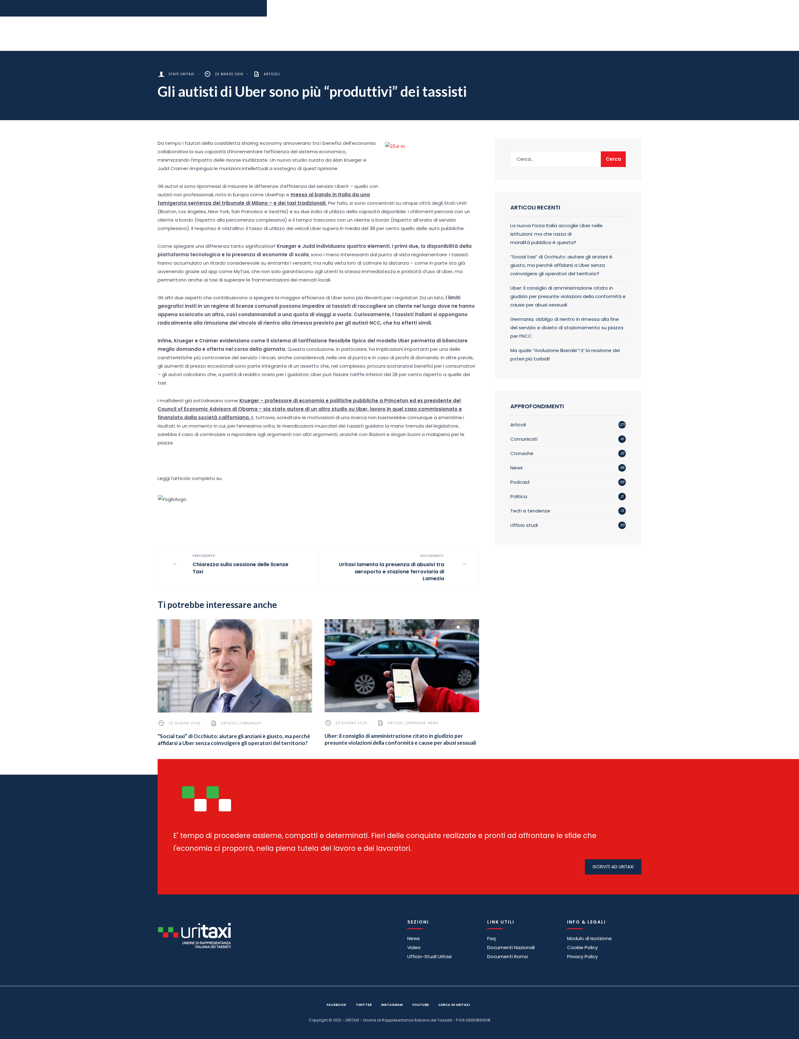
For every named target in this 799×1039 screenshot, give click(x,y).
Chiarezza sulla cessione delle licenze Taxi (240, 564)
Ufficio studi (524, 525)
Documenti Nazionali (511, 947)
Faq (491, 938)
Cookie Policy (582, 947)
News (433, 723)
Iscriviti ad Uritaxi (613, 867)
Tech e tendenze (530, 510)
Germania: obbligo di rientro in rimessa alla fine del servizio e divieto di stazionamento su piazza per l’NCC (566, 327)
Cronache (416, 723)
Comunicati (250, 723)
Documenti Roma (507, 956)
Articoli (272, 74)
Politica (518, 496)
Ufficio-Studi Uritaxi (429, 956)
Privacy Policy (582, 956)
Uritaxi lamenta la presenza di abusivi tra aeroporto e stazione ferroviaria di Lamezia (391, 567)
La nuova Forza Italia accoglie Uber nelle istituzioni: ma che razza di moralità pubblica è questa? (556, 234)
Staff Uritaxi (181, 74)
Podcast (520, 482)
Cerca (613, 159)
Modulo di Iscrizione (589, 938)
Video (414, 947)
